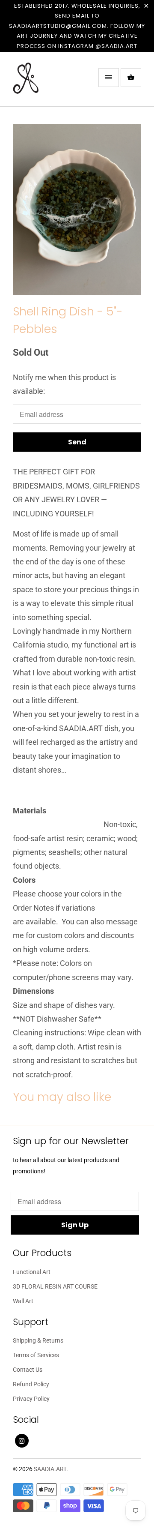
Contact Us (27, 1369)
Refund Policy (31, 1384)
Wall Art (23, 1301)
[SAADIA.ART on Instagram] (22, 1441)
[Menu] (108, 77)
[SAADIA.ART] (47, 82)
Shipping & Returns (38, 1340)
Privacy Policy (31, 1398)
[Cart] (131, 77)
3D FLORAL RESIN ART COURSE (55, 1286)
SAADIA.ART (50, 1469)
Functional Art (31, 1271)
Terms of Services (36, 1355)
